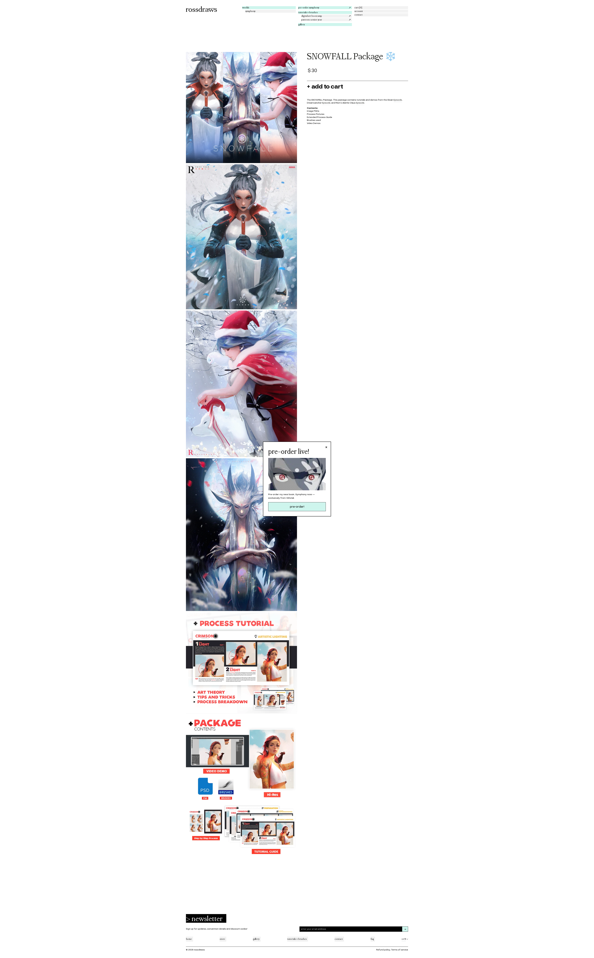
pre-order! (297, 507)
